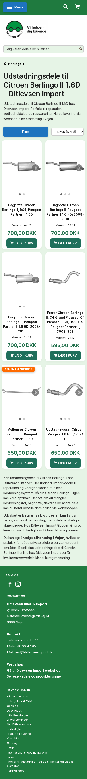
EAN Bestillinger (17, 715)
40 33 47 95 (26, 646)
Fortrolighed (15, 729)
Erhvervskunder (17, 719)
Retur (10, 748)
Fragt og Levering (19, 733)
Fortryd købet (16, 770)
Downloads (14, 710)
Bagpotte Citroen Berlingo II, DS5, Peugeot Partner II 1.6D (21, 209)
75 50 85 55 (30, 640)
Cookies (12, 706)
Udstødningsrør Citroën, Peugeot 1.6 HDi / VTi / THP (65, 434)
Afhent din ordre (18, 696)
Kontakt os (14, 738)
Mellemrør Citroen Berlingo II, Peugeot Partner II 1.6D (21, 434)
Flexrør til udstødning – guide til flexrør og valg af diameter (40, 764)
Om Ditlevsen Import (21, 724)
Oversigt (13, 743)
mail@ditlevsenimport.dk (33, 652)
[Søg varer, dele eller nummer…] (81, 49)
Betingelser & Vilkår (20, 701)
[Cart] (77, 6)
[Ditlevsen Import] (25, 27)
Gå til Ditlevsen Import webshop (34, 670)
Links (10, 757)
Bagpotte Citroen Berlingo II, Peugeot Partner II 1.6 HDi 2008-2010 (65, 212)
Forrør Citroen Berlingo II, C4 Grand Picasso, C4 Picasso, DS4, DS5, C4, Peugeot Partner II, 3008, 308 (65, 322)
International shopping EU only (27, 752)
